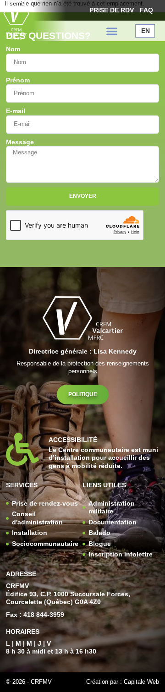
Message (20, 142)
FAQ (146, 10)
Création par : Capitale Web (122, 681)
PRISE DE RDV (111, 10)
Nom (13, 49)
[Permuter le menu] (112, 31)
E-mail (15, 111)
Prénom (18, 80)
